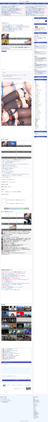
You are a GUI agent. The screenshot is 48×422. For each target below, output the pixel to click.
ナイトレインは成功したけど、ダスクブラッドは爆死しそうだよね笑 (11, 289)
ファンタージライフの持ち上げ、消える (7, 288)
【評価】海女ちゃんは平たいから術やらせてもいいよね (9, 352)
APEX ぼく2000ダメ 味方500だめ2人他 (8, 31)
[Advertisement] (16, 19)
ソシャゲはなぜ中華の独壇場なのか (6, 172)
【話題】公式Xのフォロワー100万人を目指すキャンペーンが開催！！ (10, 355)
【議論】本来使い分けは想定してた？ (6, 351)
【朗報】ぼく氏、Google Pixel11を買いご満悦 (8, 165)
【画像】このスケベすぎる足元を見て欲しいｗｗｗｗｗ (9, 348)
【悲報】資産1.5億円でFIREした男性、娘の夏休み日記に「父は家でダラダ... (34, 12)
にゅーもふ (34, 408)
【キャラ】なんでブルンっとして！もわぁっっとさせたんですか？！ (10, 353)
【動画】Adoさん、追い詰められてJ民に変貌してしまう (9, 274)
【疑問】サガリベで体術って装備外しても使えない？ (8, 357)
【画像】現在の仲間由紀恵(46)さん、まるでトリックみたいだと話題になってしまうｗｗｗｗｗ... (15, 27)
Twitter (4, 69)
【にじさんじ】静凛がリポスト (6, 280)
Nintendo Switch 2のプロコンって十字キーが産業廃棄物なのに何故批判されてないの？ (13, 159)
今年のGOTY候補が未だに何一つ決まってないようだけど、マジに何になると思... (11, 13)
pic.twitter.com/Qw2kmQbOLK (7, 76)
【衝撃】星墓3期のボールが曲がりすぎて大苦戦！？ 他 (8, 11)
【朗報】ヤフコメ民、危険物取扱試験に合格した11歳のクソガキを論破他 (12, 28)
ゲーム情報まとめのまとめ (36, 413)
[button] (46, 21)
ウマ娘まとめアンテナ (35, 412)
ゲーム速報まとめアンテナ (36, 414)
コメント (4, 366)
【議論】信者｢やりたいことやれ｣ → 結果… (7, 354)
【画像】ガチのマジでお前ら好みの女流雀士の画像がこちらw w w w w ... (34, 11)
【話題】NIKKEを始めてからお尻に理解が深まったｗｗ (9, 358)
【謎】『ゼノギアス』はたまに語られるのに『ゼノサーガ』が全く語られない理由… (13, 273)
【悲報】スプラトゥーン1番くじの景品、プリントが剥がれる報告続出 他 (10, 9)
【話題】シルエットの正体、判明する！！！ (7, 349)
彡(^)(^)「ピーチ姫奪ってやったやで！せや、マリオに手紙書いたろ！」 (34, 10)
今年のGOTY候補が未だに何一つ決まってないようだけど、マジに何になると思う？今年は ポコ (14, 279)
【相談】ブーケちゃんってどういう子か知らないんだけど (9, 356)
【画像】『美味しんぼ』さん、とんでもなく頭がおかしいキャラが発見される (34, 13)
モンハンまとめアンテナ (35, 416)
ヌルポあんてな (34, 415)
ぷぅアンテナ (34, 410)
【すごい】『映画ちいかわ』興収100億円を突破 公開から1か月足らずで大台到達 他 (13, 275)
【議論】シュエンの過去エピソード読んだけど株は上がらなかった (10, 350)
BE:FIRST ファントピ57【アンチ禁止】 (7, 171)
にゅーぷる (34, 407)
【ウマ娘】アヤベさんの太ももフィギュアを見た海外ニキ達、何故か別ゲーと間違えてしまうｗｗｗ (15, 174)
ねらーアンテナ (34, 409)
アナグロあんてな (35, 411)
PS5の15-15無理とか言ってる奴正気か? (7, 168)
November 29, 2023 (18, 78)
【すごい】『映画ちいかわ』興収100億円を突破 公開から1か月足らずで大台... (10, 10)
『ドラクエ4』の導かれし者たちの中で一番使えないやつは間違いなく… (34, 9)
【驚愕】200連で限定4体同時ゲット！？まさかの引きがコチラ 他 (9, 12)
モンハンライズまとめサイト (36, 417)
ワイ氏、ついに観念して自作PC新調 (6, 162)
